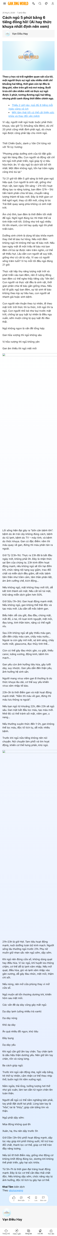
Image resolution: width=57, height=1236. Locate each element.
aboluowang (16, 1190)
